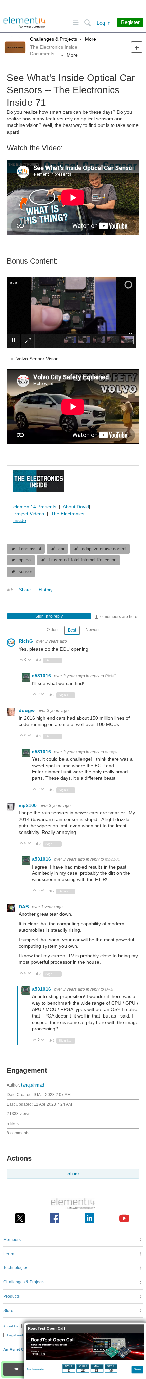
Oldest (52, 629)
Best (72, 630)
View (137, 1368)
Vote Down (29, 660)
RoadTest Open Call (46, 1328)
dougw (27, 710)
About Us (10, 1326)
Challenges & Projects (53, 39)
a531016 (42, 675)
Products (11, 1296)
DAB (24, 906)
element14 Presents (34, 506)
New (136, 47)
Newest (92, 629)
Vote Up (21, 660)
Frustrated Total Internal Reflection (82, 560)
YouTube (124, 1218)
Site (75, 23)
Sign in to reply (49, 616)
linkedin (89, 1218)
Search (87, 23)
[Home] (24, 22)
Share (25, 590)
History (46, 590)
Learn (8, 1254)
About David (76, 506)
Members (12, 1240)
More (90, 39)
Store (8, 1311)
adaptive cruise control (104, 548)
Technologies (15, 1268)
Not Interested (36, 1369)
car (61, 548)
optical (25, 560)
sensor (25, 571)
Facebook (54, 1218)
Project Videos (28, 513)
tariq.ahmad (32, 1085)
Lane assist (30, 548)
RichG (26, 641)
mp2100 (28, 805)
